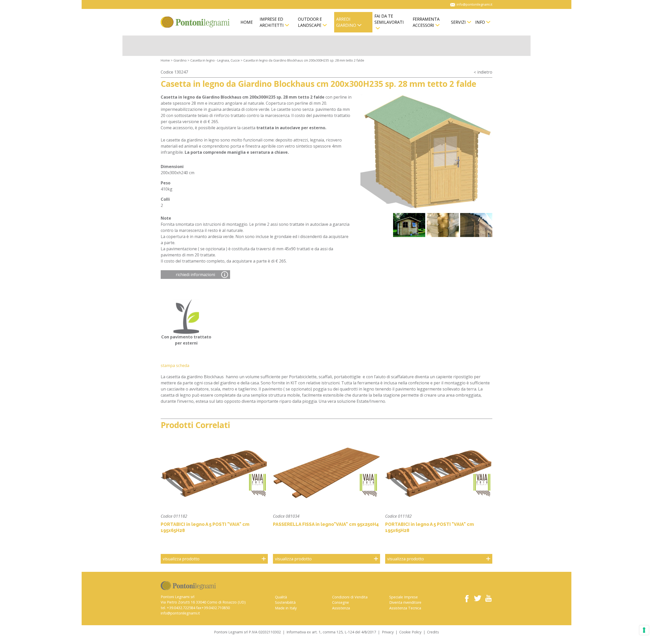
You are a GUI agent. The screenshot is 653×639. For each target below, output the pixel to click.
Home (165, 60)
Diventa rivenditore (405, 602)
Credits (433, 632)
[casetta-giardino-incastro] (476, 225)
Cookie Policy (410, 632)
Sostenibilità (285, 602)
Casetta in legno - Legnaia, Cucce (215, 60)
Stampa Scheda (175, 365)
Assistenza (341, 608)
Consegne (340, 602)
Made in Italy (286, 608)
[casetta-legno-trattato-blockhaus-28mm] (426, 151)
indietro (484, 72)
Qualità (281, 597)
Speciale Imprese (403, 597)
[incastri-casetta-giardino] (443, 225)
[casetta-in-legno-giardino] (409, 225)
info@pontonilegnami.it (180, 613)
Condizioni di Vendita (350, 597)
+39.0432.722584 (181, 607)
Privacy (388, 632)
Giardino (180, 60)
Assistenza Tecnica (405, 608)
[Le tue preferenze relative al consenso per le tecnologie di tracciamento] (644, 630)
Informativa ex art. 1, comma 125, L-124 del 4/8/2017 (331, 632)
